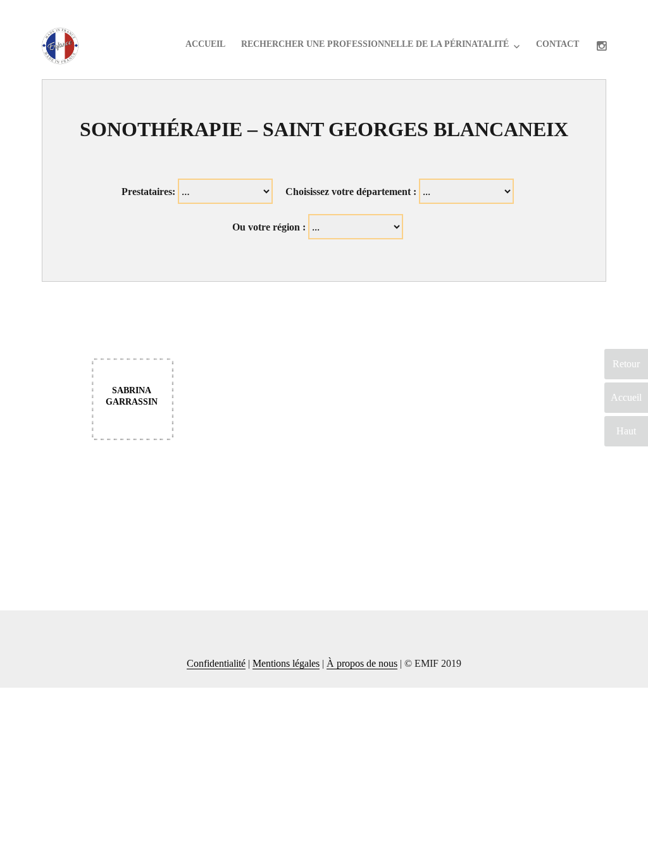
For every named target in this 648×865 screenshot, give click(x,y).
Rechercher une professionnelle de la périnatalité (375, 44)
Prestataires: (148, 191)
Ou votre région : (269, 227)
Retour (626, 363)
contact (557, 44)
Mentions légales (286, 663)
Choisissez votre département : (350, 191)
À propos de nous (362, 663)
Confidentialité (216, 663)
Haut (626, 431)
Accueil (205, 44)
